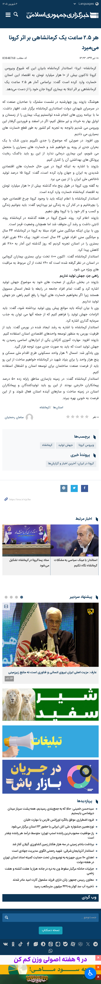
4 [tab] (6, 661)
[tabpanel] (50, 707)
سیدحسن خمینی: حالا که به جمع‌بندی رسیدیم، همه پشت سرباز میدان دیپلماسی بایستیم (51, 875)
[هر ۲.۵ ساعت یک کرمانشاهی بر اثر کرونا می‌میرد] (50, 95)
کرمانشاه (45, 471)
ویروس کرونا (86, 509)
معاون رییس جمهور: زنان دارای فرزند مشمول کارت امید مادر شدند (53, 944)
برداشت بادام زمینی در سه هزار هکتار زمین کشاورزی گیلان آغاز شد (53, 908)
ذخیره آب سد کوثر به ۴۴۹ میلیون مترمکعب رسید (64, 951)
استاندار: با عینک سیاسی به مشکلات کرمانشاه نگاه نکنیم (75, 627)
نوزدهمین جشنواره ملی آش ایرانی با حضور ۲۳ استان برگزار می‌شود (53, 891)
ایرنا (58, 15)
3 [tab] (11, 661)
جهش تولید (65, 509)
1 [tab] (21, 661)
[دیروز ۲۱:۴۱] (50, 699)
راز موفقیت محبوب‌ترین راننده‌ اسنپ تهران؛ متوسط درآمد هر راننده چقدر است (49, 900)
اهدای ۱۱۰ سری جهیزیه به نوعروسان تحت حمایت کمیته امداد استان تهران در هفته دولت (48, 924)
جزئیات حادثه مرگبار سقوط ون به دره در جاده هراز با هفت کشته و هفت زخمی (49, 935)
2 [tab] (16, 661)
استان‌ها (58, 471)
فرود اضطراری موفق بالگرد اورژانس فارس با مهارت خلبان (58, 884)
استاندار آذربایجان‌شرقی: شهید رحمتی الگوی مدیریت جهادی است (53, 915)
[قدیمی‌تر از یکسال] (74, 605)
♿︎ (90, 973)
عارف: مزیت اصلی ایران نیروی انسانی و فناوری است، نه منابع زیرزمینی (52, 737)
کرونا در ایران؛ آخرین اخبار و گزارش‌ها (71, 527)
